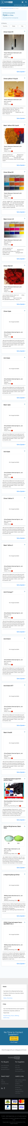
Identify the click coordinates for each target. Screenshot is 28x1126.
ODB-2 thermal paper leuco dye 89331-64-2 (13, 923)
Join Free (17, 1065)
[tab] (14, 986)
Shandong (9, 998)
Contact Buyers (18, 1069)
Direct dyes (7, 311)
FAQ (2, 1080)
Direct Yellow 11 (9, 498)
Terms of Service (19, 1085)
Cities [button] (4, 1004)
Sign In (25, 5)
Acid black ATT (8, 685)
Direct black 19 (8, 32)
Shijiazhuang (6, 1015)
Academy (17, 1083)
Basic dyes (7, 405)
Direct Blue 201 (8, 172)
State (13, 26)
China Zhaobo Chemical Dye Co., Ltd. (13, 332)
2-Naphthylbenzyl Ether (12, 874)
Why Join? (17, 1067)
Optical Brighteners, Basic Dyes (12, 827)
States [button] (4, 986)
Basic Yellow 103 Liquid (11, 125)
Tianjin (12, 1015)
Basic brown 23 (9, 219)
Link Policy (17, 1093)
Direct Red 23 (8, 266)
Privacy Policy (18, 1089)
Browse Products (5, 1069)
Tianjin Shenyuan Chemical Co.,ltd (12, 52)
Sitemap (3, 1081)
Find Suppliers (4, 1067)
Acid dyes (7, 358)
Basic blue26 (8, 732)
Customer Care (4, 1083)
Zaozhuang (6, 1017)
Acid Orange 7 (8, 592)
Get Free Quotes (18, 5)
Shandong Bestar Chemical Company (13, 801)
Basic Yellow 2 (8, 545)
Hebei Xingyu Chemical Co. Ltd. (12, 848)
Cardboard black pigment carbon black (12, 779)
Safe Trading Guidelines (20, 1080)
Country (5, 26)
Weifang (17, 1015)
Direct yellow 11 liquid (11, 78)
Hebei (4, 998)
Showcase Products (19, 1071)
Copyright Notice (19, 1091)
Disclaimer (17, 1087)
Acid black (7, 639)
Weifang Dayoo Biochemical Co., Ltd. (13, 895)
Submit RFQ (14, 1038)
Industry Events (19, 1081)
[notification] (22, 2)
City (22, 26)
